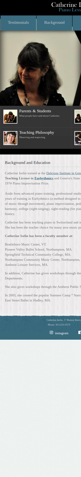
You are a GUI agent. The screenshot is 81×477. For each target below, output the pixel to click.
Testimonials (18, 22)
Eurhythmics (43, 178)
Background (54, 22)
